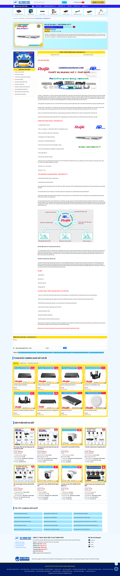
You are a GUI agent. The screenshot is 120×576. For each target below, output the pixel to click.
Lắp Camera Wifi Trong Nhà (20, 94)
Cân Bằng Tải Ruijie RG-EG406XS (43, 384)
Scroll (116, 568)
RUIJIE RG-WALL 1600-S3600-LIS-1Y (43, 18)
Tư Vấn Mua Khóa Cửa (90, 571)
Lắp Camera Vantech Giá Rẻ (13, 569)
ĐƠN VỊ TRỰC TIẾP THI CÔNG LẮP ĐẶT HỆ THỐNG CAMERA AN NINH (60, 566)
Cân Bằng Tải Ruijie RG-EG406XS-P (20, 384)
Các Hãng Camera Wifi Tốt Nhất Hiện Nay (82, 529)
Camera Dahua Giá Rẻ (25, 569)
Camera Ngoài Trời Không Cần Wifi (50, 513)
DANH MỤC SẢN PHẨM (21, 6)
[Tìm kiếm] (64, 2)
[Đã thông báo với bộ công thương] (22, 559)
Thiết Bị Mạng (22, 18)
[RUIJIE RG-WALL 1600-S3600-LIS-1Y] (28, 35)
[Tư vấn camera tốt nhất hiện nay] (106, 12)
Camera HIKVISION (49, 569)
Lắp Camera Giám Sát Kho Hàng (50, 521)
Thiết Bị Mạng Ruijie (30, 18)
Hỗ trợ (69, 6)
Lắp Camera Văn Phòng (108, 569)
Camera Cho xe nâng (19, 74)
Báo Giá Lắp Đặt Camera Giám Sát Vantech (80, 352)
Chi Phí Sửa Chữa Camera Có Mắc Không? (82, 517)
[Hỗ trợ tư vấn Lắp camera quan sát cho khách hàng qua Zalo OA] (116, 564)
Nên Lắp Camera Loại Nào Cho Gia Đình (51, 529)
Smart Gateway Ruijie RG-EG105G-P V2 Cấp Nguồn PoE (48, 410)
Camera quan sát (49, 6)
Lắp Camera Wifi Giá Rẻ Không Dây (43, 571)
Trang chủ (15, 18)
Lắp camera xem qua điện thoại (79, 569)
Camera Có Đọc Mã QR (19, 71)
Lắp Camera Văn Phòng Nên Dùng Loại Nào (22, 521)
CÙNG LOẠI (15, 363)
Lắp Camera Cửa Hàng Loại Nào (94, 569)
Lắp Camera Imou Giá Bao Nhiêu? (50, 517)
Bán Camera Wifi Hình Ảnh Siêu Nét (22, 91)
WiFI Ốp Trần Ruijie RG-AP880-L (91, 410)
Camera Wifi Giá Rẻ (56, 571)
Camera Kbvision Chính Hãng (37, 569)
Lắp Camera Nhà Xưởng (29, 571)
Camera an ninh (57, 569)
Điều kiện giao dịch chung (20, 547)
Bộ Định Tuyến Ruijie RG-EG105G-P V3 (68, 384)
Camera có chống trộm (19, 84)
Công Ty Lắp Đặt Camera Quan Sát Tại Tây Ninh (27, 352)
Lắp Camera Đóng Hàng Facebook (20, 513)
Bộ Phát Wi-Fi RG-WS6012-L (66, 410)
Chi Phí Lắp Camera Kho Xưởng (20, 525)
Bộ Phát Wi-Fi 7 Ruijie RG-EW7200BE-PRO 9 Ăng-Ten (24, 410)
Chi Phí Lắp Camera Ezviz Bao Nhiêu (81, 513)
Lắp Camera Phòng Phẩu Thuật (21, 81)
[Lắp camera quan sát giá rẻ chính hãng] (33, 6)
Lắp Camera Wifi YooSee (67, 571)
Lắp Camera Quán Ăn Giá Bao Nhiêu (51, 525)
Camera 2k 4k (23, 363)
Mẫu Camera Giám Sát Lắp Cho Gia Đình (44, 352)
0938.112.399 (98, 2)
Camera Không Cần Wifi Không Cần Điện (22, 517)
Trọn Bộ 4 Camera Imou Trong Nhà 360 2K (95, 447)
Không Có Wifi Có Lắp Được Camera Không (22, 529)
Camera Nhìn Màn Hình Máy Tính (21, 89)
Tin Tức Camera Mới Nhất (26, 508)
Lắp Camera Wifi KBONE (79, 571)
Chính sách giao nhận (20, 543)
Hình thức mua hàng (19, 542)
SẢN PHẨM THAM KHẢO (33, 363)
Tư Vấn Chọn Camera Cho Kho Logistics (22, 76)
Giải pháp (60, 6)
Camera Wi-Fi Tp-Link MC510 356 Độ (70, 447)
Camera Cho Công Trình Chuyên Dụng (22, 86)
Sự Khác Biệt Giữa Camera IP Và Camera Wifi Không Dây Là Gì (86, 525)
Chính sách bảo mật (19, 545)
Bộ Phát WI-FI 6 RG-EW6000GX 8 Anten (92, 384)
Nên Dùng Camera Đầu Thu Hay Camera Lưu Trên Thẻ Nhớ (85, 521)
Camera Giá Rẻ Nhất (19, 79)
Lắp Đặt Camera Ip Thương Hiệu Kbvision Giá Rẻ (62, 352)
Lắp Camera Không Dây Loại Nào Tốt (97, 352)
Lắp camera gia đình (66, 569)
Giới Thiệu (38, 6)
